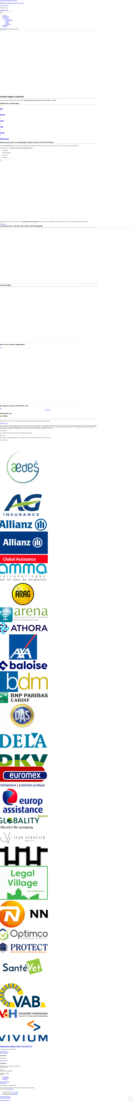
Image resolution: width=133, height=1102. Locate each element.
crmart (4, 29)
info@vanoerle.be (4, 1052)
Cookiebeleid (6, 1077)
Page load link (3, 1083)
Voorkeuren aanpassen (5, 1100)
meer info (14, 1092)
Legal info (5, 1079)
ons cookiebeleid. (10, 1089)
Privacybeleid (6, 1078)
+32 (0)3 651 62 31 (4, 5)
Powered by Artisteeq (4, 1081)
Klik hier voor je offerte (12, 0)
